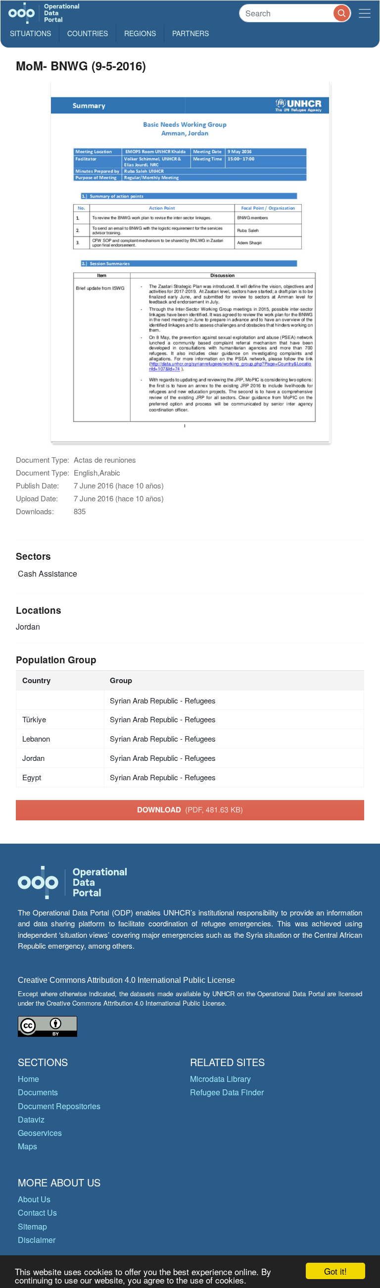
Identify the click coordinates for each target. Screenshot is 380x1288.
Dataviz (31, 1119)
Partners (190, 33)
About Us (34, 1199)
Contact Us (37, 1212)
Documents (38, 1092)
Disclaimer (36, 1239)
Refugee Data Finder (227, 1092)
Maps (27, 1146)
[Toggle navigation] (364, 13)
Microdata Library (220, 1078)
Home (28, 1078)
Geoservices (40, 1132)
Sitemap (32, 1226)
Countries (87, 33)
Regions (140, 33)
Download (190, 809)
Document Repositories (59, 1106)
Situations (30, 33)
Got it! (335, 1271)
